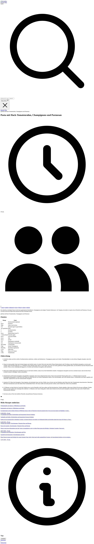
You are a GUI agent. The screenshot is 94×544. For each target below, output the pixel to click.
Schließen (3, 538)
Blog (6, 2)
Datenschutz (3, 542)
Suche (2, 3)
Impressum (3, 540)
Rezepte (2, 2)
